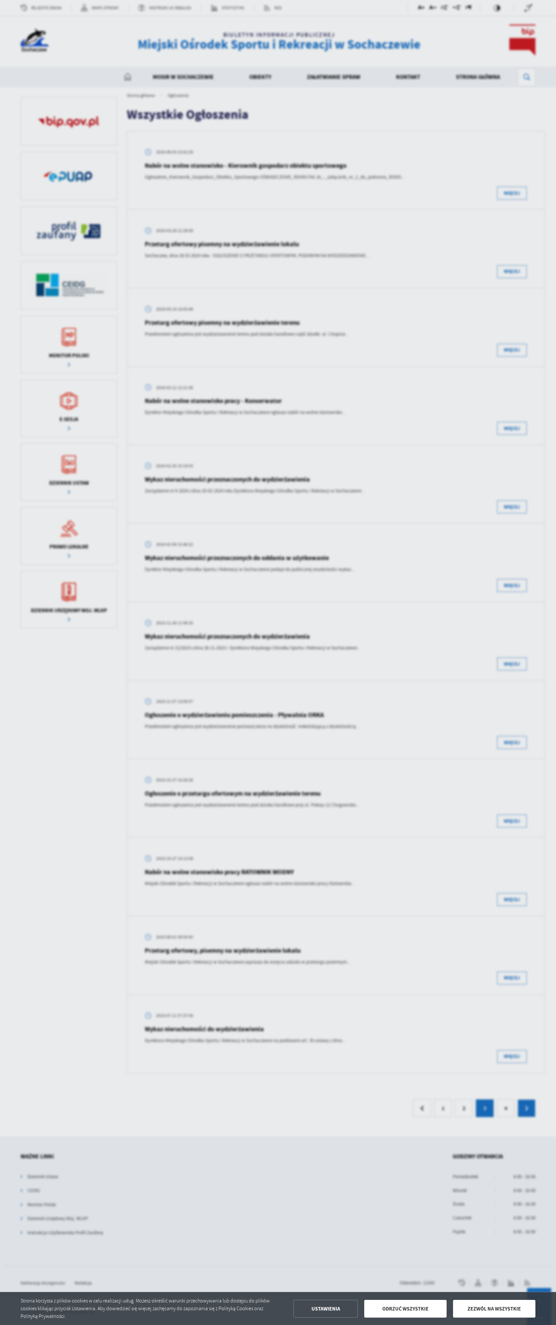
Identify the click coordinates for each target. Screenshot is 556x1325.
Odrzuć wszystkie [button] (405, 1308)
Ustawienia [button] (325, 1308)
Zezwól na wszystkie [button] (494, 1308)
